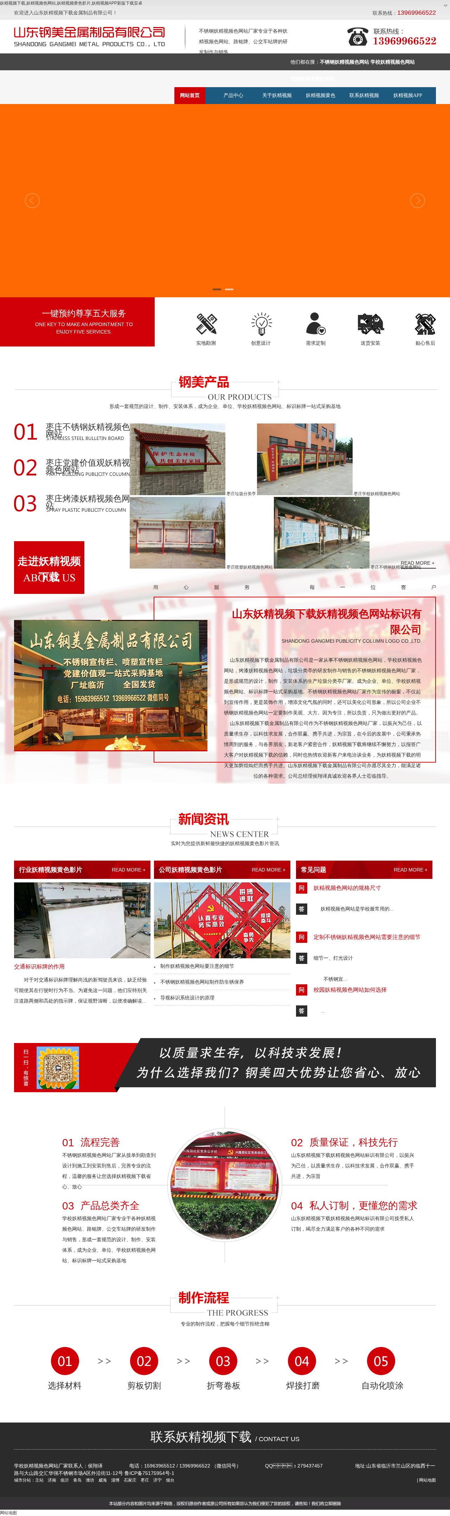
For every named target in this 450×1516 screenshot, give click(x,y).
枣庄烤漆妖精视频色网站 (88, 502)
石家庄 (129, 1480)
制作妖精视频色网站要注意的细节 (194, 966)
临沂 (64, 1480)
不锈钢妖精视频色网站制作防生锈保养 (199, 982)
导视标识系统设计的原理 (184, 997)
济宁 (157, 1480)
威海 (102, 1480)
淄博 (115, 1480)
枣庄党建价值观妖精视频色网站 (88, 466)
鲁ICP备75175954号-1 (149, 1473)
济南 (51, 1480)
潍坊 (89, 1480)
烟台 (169, 1480)
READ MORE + (129, 870)
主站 (39, 1480)
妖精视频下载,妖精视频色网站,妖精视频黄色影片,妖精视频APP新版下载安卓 (71, 3)
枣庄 (144, 1480)
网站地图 (427, 1480)
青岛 (77, 1480)
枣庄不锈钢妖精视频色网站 (88, 431)
